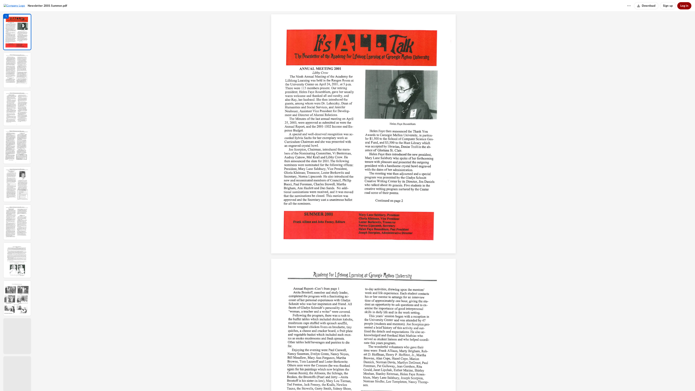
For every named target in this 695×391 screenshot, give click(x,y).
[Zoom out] (365, 382)
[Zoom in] (377, 382)
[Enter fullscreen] (398, 382)
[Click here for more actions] (629, 5)
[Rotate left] (385, 382)
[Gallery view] (392, 382)
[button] (17, 32)
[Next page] (357, 382)
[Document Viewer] (365, 201)
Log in (684, 5)
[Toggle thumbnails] (331, 382)
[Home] (14, 5)
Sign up (668, 5)
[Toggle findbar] (338, 382)
